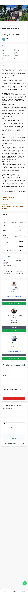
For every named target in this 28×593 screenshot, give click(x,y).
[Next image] (25, 13)
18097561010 (14, 293)
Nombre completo (7, 369)
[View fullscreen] (25, 18)
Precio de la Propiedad (7, 408)
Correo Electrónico (7, 381)
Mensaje (4, 386)
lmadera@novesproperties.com (14, 351)
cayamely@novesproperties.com (14, 324)
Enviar (14, 398)
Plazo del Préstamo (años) (8, 427)
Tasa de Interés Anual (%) (8, 420)
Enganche (5, 414)
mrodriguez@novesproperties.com (14, 296)
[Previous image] (2, 13)
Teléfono (5, 375)
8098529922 (14, 320)
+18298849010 (14, 348)
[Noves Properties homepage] (14, 3)
